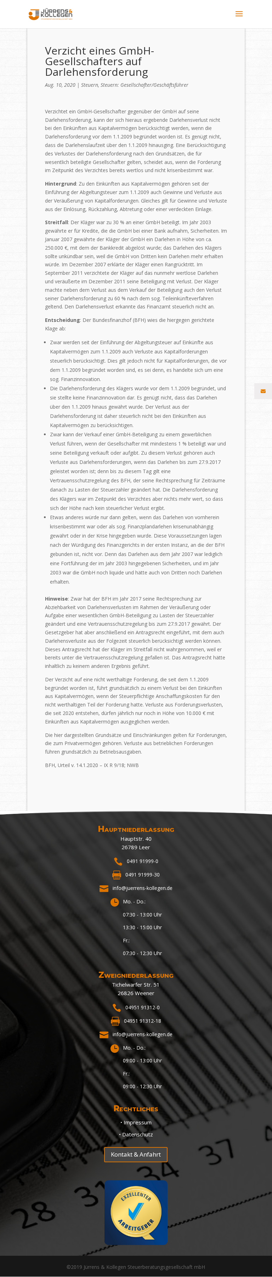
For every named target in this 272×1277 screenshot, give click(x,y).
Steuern (89, 84)
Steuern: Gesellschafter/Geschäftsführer (144, 84)
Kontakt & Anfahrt (136, 1154)
